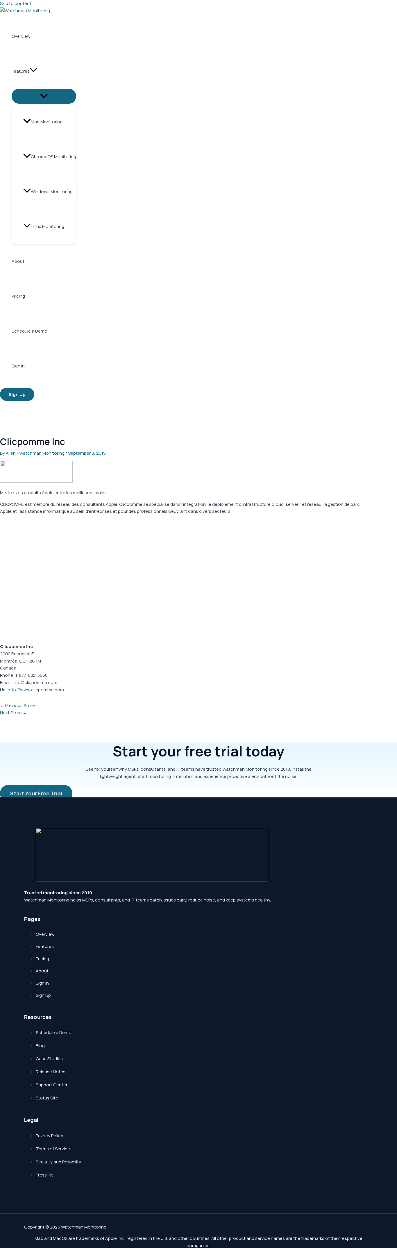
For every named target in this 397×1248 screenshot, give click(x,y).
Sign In (18, 366)
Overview (21, 36)
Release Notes (50, 1072)
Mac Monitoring (46, 122)
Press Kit (44, 1175)
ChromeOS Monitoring (53, 156)
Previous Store (17, 705)
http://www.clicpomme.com (36, 690)
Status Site (47, 1098)
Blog (40, 1045)
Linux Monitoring (47, 226)
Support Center (51, 1085)
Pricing (18, 296)
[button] (33, 71)
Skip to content (15, 3)
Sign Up (43, 995)
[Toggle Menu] (44, 96)
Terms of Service (53, 1149)
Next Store (13, 713)
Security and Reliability (58, 1162)
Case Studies (49, 1059)
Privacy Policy (49, 1136)
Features (21, 71)
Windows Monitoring (52, 191)
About (18, 261)
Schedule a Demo (29, 331)
